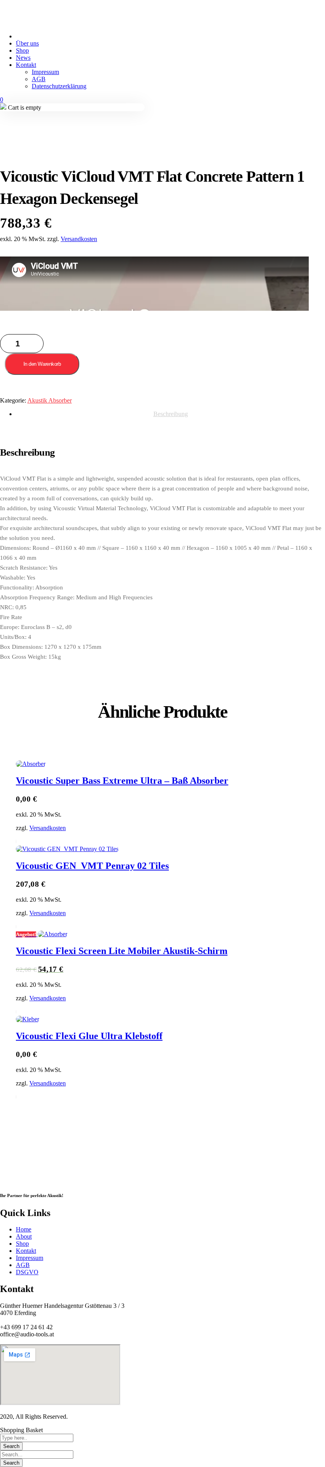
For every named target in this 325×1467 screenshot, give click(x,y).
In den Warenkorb (42, 364)
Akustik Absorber (49, 400)
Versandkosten (79, 239)
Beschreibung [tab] (170, 413)
